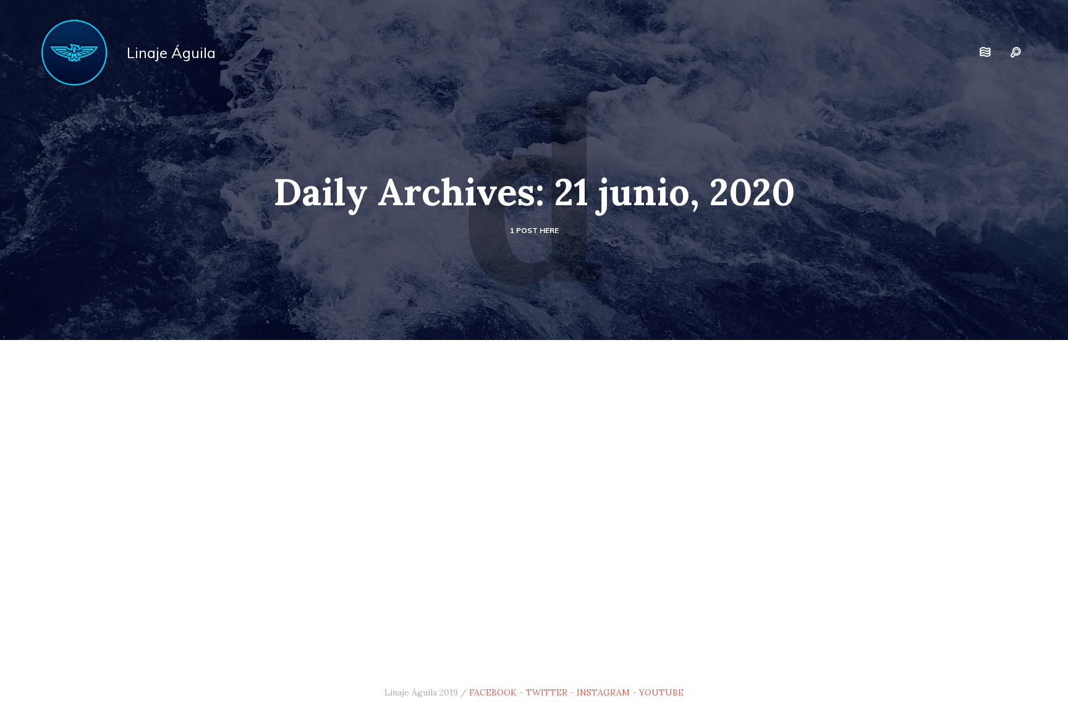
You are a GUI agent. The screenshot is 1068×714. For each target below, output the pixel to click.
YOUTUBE (661, 692)
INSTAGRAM (603, 692)
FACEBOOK (493, 692)
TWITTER (546, 692)
